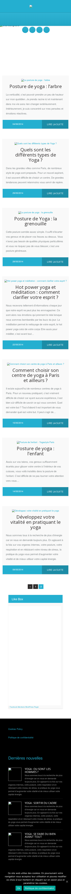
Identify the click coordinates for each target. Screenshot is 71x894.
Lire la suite (55, 124)
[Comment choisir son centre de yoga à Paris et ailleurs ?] (35, 362)
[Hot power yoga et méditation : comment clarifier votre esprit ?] (35, 279)
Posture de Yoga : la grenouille (35, 221)
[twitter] (32, 28)
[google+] (46, 28)
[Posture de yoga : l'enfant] (35, 441)
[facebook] (25, 28)
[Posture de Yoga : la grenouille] (35, 211)
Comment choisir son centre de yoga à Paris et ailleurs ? (35, 375)
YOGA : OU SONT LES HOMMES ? (38, 770)
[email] (39, 28)
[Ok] (67, 881)
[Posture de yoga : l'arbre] (35, 79)
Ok (18, 888)
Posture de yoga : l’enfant (35, 451)
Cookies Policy (15, 729)
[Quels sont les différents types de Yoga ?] (35, 142)
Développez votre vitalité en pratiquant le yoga (35, 522)
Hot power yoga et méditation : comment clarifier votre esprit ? (35, 292)
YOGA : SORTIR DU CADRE (41, 803)
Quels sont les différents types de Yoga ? (35, 154)
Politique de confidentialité (20, 737)
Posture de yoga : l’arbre (35, 86)
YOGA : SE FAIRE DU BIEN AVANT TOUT (40, 835)
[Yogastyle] (36, 6)
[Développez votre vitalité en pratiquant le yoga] (35, 509)
